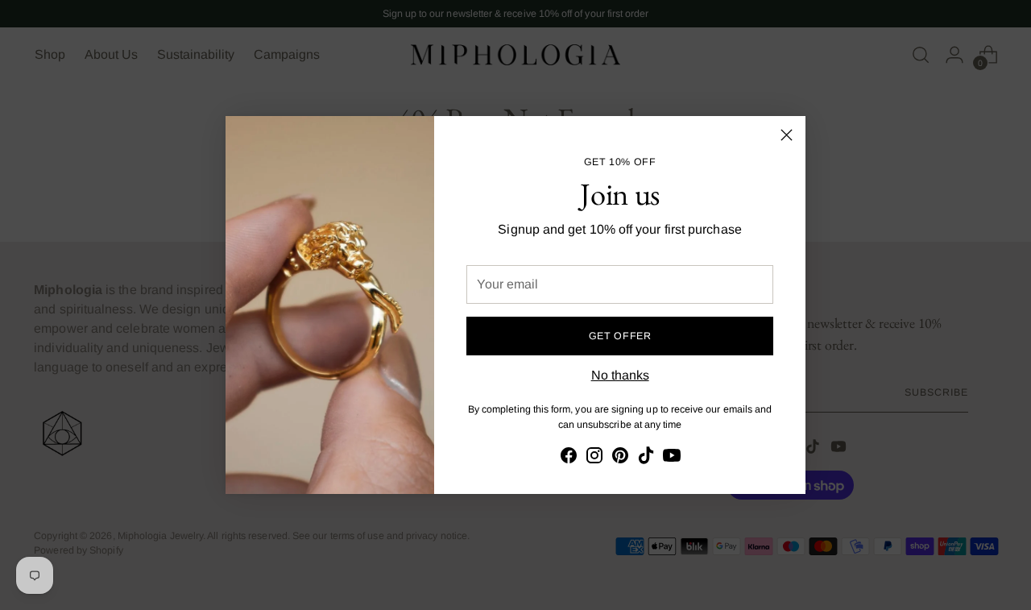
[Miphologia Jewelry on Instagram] (594, 458)
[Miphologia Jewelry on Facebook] (568, 458)
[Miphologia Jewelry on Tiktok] (646, 458)
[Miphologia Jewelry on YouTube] (671, 458)
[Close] (786, 134)
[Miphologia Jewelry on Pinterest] (620, 458)
